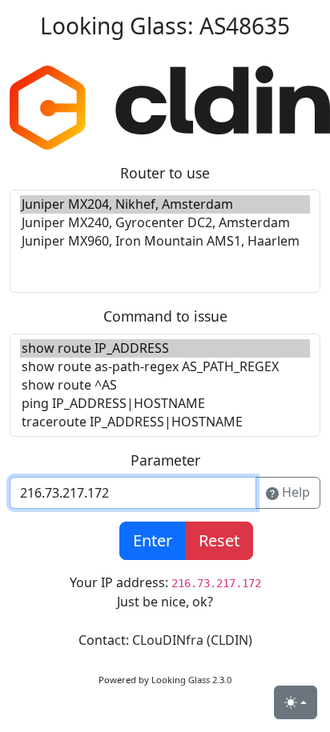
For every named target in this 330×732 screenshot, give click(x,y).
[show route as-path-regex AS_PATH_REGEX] (165, 367)
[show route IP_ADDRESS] (165, 348)
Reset (219, 540)
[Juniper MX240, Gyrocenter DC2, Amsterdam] (165, 223)
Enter (152, 540)
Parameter (165, 460)
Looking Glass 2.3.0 (191, 680)
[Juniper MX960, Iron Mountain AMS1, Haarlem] (165, 241)
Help (294, 492)
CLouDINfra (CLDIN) (192, 640)
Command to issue (165, 316)
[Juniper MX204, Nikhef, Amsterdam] (165, 204)
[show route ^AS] (165, 385)
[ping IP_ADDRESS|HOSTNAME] (165, 403)
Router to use (165, 172)
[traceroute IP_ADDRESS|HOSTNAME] (165, 422)
